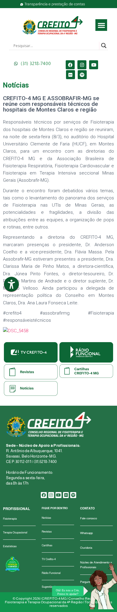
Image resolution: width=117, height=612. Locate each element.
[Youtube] (93, 64)
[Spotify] (82, 74)
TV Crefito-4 (49, 559)
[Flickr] (70, 74)
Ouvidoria (86, 547)
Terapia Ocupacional (15, 532)
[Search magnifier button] (104, 45)
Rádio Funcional (51, 573)
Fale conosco (88, 518)
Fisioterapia (10, 518)
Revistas (47, 531)
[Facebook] (70, 64)
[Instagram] (81, 64)
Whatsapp (86, 533)
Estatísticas (9, 546)
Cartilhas (47, 545)
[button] (101, 25)
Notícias (46, 517)
